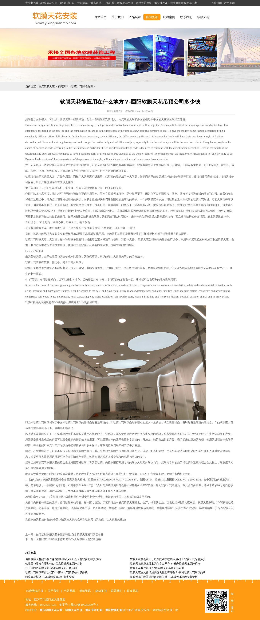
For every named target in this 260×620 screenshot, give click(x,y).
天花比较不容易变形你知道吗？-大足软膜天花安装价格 (68, 539)
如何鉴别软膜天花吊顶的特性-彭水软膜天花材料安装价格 (70, 534)
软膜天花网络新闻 (82, 86)
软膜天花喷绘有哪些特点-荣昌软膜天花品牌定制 (53, 563)
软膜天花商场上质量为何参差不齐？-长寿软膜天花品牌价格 (165, 563)
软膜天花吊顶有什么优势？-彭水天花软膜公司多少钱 (56, 572)
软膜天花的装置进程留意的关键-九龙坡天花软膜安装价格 (164, 576)
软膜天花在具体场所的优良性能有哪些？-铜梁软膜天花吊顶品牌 (168, 572)
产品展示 (229, 3)
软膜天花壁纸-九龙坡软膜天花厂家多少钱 (49, 576)
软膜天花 (203, 17)
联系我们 (186, 17)
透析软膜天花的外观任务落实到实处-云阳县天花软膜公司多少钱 (63, 559)
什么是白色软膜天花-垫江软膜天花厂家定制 (51, 568)
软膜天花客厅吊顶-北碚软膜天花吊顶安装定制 (157, 568)
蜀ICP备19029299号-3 (84, 604)
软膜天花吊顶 (34, 590)
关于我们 (118, 17)
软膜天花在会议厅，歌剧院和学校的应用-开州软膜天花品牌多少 (168, 559)
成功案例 (169, 17)
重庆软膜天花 (47, 86)
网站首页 (100, 17)
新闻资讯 (152, 17)
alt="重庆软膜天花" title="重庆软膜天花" (55, 17)
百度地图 (216, 3)
